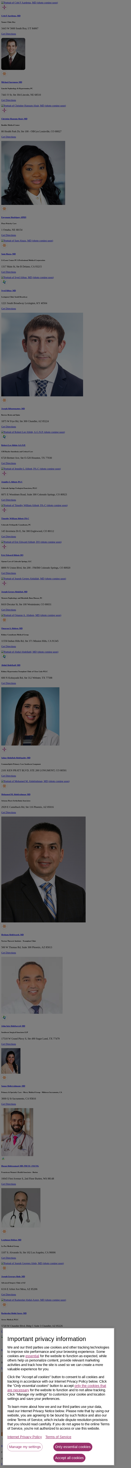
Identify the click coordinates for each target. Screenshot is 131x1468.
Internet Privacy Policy (24, 1437)
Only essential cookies (73, 1447)
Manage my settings (25, 1447)
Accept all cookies (69, 1458)
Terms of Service (58, 1437)
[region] (58, 1396)
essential (32, 1356)
